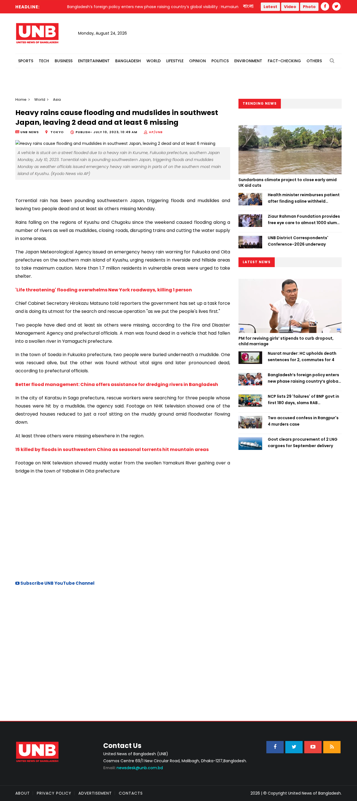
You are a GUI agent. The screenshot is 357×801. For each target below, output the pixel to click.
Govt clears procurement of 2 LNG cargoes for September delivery (302, 442)
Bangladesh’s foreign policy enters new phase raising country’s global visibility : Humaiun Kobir (303, 378)
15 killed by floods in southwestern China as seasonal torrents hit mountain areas (112, 449)
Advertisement (95, 793)
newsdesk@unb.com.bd (133, 768)
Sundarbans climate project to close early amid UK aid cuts (287, 182)
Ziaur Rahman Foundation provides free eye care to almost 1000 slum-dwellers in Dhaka (304, 220)
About (22, 793)
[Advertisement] (122, 527)
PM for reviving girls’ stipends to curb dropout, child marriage (286, 341)
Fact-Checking (284, 61)
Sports (25, 61)
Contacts (131, 793)
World (153, 61)
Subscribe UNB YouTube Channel (57, 583)
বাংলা (248, 6)
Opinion (197, 61)
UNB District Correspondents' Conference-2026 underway (298, 241)
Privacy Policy (54, 793)
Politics (220, 61)
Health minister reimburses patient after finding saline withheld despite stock (304, 198)
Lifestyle (175, 61)
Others (314, 61)
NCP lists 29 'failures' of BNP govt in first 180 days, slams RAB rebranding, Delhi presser (303, 400)
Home (20, 99)
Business (64, 61)
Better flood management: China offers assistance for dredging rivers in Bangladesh (116, 384)
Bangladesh (128, 61)
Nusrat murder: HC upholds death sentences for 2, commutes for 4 (302, 356)
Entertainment (94, 61)
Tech (44, 61)
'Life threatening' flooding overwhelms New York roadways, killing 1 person (103, 290)
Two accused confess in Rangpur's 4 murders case (303, 421)
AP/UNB (156, 132)
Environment (248, 61)
